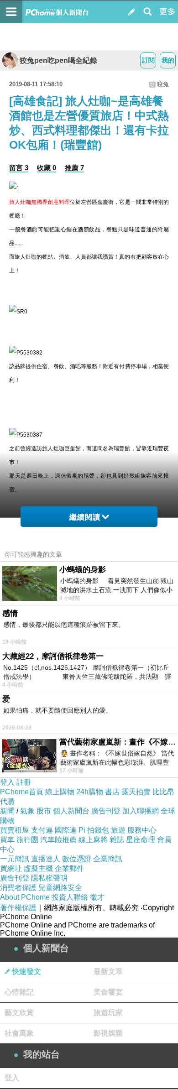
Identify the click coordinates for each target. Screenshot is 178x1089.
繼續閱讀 (84, 517)
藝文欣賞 (19, 1012)
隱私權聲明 (49, 878)
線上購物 (59, 792)
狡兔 (163, 84)
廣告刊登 (105, 811)
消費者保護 (18, 887)
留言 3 (18, 168)
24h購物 (89, 792)
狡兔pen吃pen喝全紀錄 (58, 60)
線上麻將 (93, 840)
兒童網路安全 (60, 887)
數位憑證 (76, 859)
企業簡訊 (107, 859)
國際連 (66, 830)
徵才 (97, 897)
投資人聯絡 (70, 897)
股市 (44, 811)
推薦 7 (74, 168)
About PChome (25, 897)
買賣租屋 (14, 830)
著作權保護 (18, 908)
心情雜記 (19, 992)
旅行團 (27, 840)
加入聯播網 (140, 811)
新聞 (7, 811)
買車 (7, 840)
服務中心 (142, 830)
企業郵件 (69, 868)
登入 (7, 782)
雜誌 (117, 840)
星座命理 (140, 840)
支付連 (42, 830)
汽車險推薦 (58, 840)
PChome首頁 (21, 792)
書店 (112, 792)
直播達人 (45, 859)
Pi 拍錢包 (94, 830)
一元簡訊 (14, 859)
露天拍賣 (136, 792)
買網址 (11, 868)
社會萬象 (19, 1033)
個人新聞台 (71, 811)
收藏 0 (46, 168)
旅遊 (118, 830)
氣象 (27, 811)
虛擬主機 (38, 868)
